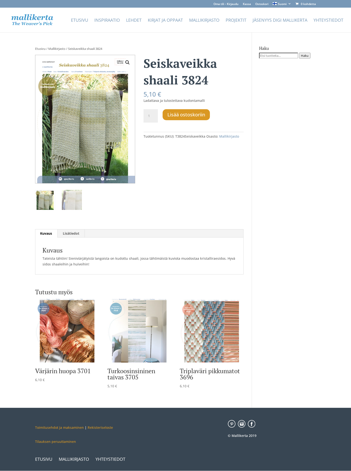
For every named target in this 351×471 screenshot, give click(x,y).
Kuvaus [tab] (46, 233)
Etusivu (79, 20)
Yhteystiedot (328, 20)
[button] (127, 62)
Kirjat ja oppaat (165, 20)
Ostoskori (261, 4)
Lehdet (134, 20)
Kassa (247, 4)
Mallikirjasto (204, 20)
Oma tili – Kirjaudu (226, 4)
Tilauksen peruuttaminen (55, 441)
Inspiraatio (107, 20)
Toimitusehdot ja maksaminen (59, 427)
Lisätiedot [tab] (71, 233)
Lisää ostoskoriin (186, 114)
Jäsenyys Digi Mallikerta (280, 20)
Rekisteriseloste (100, 427)
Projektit (236, 20)
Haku (304, 55)
